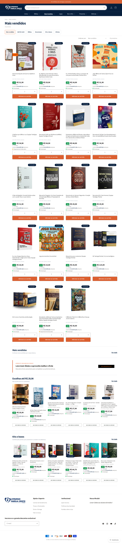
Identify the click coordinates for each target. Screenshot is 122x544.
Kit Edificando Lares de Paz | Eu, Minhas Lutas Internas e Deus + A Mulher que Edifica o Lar (91, 462)
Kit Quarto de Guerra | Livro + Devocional (37, 461)
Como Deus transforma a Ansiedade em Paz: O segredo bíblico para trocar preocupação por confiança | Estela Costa (109, 405)
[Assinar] (37, 523)
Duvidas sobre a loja (67, 509)
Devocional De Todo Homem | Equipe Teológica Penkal (103, 196)
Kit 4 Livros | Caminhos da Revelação (22, 317)
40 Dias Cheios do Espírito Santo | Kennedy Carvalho (38, 411)
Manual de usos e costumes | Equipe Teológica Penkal (76, 257)
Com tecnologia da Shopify (69, 539)
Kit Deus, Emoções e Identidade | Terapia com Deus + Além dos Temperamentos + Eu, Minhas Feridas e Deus (56, 463)
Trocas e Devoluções (39, 506)
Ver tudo (114, 353)
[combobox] (66, 7)
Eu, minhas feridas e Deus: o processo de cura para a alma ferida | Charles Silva (77, 74)
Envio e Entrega (37, 509)
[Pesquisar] (104, 8)
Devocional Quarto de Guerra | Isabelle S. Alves (23, 74)
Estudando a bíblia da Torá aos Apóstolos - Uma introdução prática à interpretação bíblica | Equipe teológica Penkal (51, 318)
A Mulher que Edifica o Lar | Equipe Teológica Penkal (24, 135)
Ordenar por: (82, 38)
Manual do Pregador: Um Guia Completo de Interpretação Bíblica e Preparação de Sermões (51, 197)
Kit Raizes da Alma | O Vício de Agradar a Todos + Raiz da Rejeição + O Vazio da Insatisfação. (19, 463)
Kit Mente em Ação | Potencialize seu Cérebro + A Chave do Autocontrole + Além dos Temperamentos (73, 463)
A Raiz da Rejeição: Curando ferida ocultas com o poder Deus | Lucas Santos (23, 196)
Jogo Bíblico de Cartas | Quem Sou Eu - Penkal (103, 74)
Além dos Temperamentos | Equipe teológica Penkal (19, 407)
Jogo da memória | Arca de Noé (47, 256)
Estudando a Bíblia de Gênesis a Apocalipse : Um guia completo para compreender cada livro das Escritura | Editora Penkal (78, 136)
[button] (115, 8)
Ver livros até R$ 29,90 (106, 366)
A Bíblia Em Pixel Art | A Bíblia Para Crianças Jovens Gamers (77, 317)
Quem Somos (65, 503)
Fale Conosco (37, 513)
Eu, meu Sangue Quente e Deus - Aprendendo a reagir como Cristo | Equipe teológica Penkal (23, 257)
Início (6, 19)
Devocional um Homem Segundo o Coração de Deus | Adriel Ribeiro (78, 196)
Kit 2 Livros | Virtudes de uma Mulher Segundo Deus (108, 461)
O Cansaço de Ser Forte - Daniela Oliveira (91, 403)
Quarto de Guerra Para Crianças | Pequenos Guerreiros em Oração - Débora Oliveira (56, 404)
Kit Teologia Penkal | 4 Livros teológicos (103, 256)
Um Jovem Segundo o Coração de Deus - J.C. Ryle (73, 403)
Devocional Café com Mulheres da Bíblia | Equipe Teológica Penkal (50, 135)
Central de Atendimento (40, 503)
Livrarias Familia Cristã (56, 539)
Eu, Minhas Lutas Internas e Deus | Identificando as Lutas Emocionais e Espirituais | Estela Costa (49, 75)
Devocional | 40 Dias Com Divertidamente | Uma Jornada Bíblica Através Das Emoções (104, 135)
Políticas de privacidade (68, 506)
